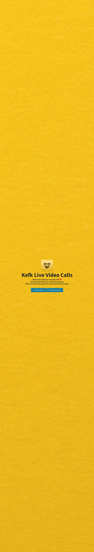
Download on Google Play (54, 290)
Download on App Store (39, 290)
